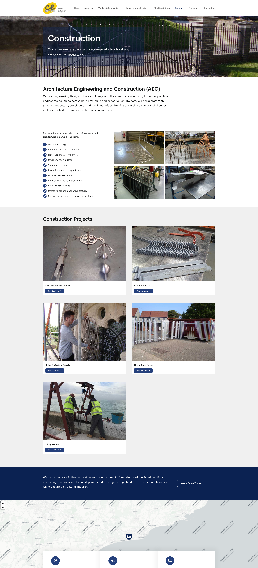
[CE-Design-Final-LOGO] (54, 3)
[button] (129, 536)
